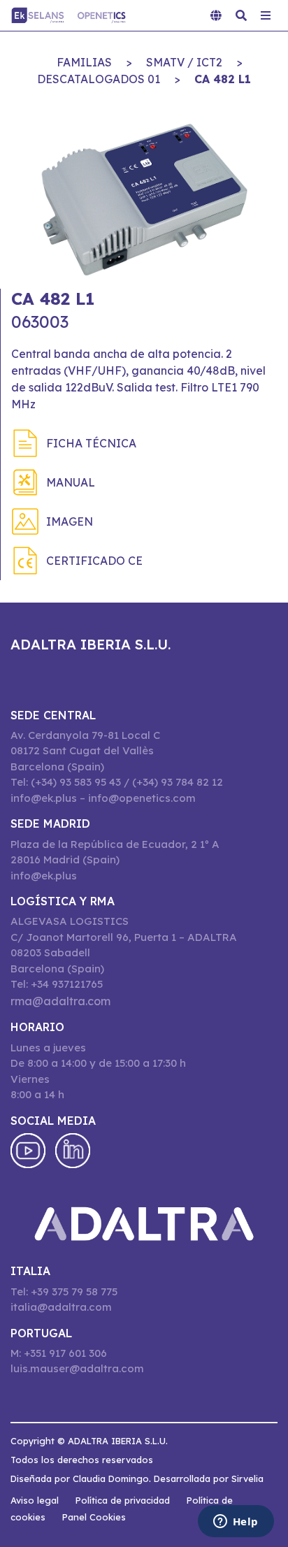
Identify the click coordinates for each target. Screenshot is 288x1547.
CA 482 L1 (222, 79)
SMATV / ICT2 (184, 62)
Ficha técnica (91, 443)
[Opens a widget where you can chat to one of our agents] (235, 1522)
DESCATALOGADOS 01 (98, 79)
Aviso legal (34, 1500)
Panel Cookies (94, 1517)
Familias (84, 62)
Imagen (69, 521)
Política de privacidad (122, 1500)
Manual (70, 482)
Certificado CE (94, 561)
